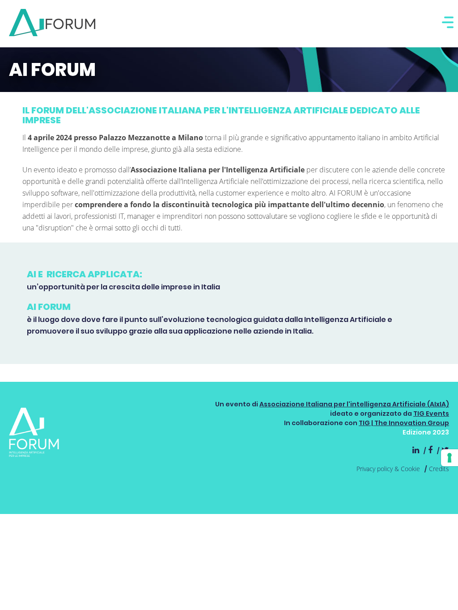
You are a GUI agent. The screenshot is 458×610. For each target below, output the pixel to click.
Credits (439, 468)
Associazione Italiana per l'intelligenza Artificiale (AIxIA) (354, 404)
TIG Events (431, 413)
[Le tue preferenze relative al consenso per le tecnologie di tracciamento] (449, 457)
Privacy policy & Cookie (388, 468)
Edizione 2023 (426, 432)
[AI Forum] (52, 22)
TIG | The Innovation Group (404, 422)
